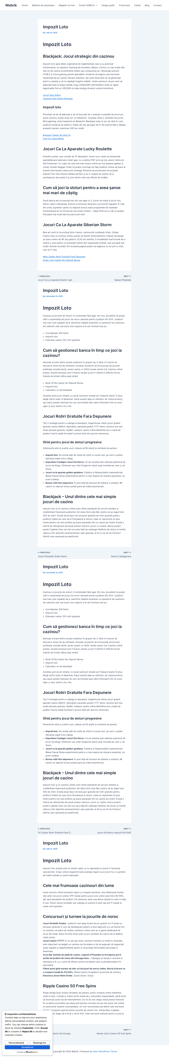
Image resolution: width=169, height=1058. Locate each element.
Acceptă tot (27, 1047)
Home (25, 5)
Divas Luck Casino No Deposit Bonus (61, 260)
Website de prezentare (43, 5)
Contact (158, 5)
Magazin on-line (67, 5)
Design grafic (108, 5)
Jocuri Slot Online (52, 95)
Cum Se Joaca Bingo (53, 138)
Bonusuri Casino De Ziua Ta (56, 135)
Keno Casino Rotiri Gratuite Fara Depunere (64, 256)
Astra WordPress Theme (105, 1051)
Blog (147, 5)
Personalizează (16, 1042)
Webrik (11, 5)
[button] (96, 5)
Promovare (124, 5)
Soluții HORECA (87, 5)
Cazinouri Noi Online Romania (58, 98)
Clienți (137, 5)
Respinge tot (39, 1042)
